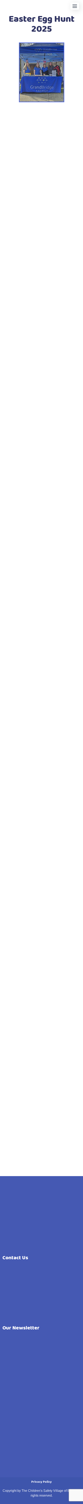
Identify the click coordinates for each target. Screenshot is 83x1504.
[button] (75, 6)
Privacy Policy (41, 1481)
